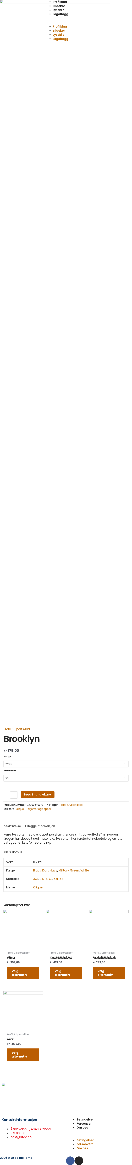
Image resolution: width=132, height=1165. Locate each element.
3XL (35, 879)
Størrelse (9, 770)
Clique (20, 809)
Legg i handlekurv (37, 794)
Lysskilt (58, 10)
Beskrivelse (12, 826)
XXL (55, 879)
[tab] (12, 826)
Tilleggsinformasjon (40, 826)
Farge (7, 756)
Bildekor (59, 6)
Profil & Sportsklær (16, 729)
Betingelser (85, 1119)
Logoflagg (60, 14)
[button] (66, 23)
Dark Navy (49, 870)
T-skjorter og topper (38, 809)
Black (37, 870)
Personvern (85, 1124)
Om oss (82, 1127)
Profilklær (60, 26)
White (84, 870)
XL (50, 879)
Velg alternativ (19, 973)
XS (61, 879)
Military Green (69, 870)
